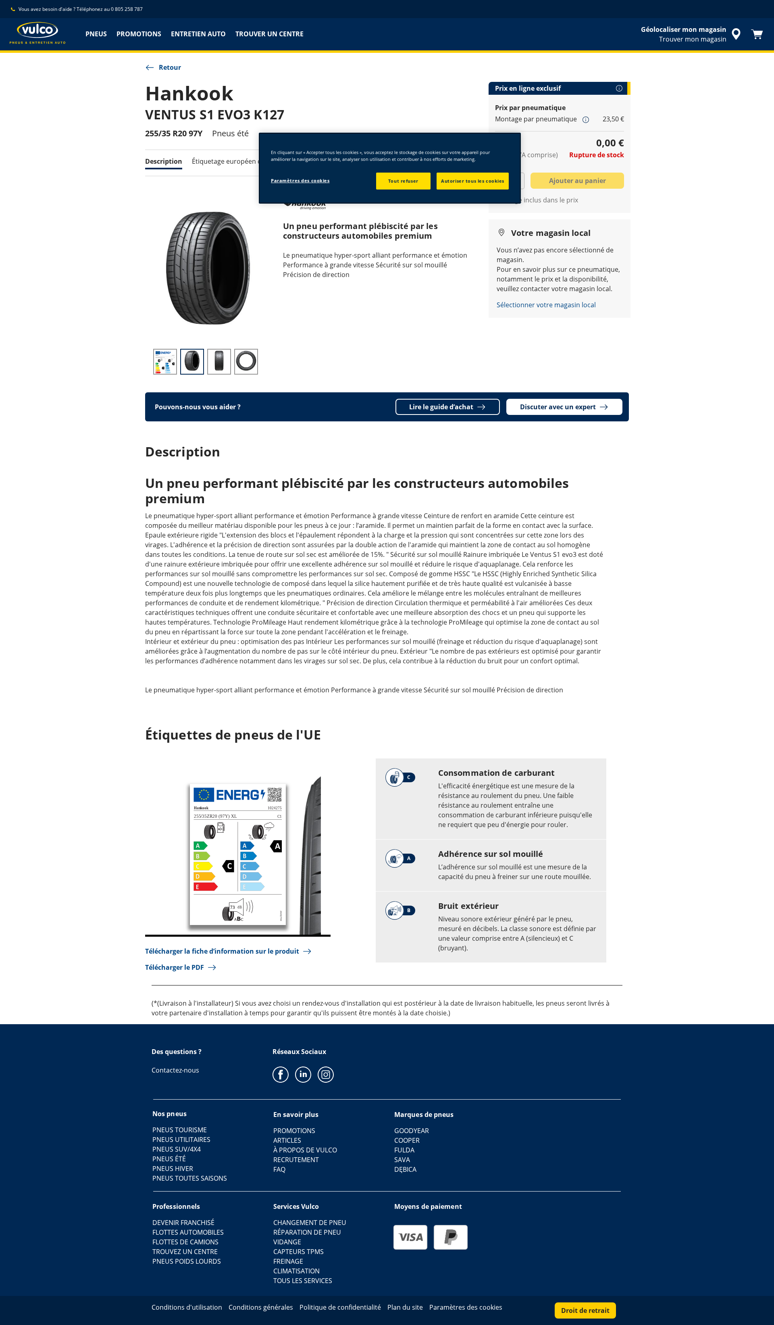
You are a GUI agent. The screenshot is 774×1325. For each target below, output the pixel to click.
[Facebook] (281, 1074)
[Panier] (757, 34)
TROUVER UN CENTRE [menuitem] (269, 33)
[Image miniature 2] (192, 362)
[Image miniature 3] (219, 362)
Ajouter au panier (577, 180)
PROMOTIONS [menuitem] (139, 33)
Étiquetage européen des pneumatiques (253, 161)
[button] (586, 119)
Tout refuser (403, 181)
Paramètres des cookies (300, 180)
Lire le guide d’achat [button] (441, 406)
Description (163, 161)
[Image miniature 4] (246, 362)
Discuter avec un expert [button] (558, 406)
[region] (390, 168)
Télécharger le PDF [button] (174, 967)
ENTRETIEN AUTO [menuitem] (198, 33)
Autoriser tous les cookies (472, 181)
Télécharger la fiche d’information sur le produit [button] (222, 951)
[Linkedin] (303, 1074)
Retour (170, 67)
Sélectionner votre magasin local (546, 304)
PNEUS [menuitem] (96, 33)
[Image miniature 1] (165, 362)
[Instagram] (326, 1074)
